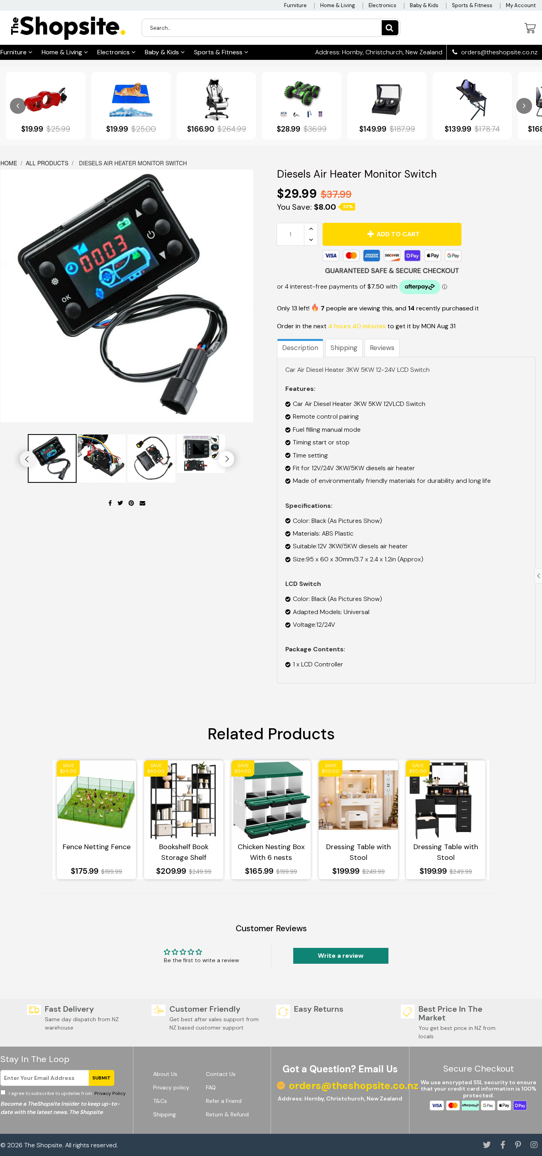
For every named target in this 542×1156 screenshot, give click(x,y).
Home (9, 163)
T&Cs (160, 1100)
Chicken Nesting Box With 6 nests (271, 852)
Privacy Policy (109, 1093)
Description (300, 347)
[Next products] (524, 106)
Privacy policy (171, 1087)
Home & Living (337, 5)
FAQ (211, 1087)
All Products (47, 163)
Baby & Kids (424, 5)
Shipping (344, 347)
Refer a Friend (224, 1100)
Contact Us (221, 1074)
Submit (101, 1078)
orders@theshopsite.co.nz (498, 52)
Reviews (382, 347)
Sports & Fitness (472, 5)
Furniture (295, 5)
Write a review (340, 955)
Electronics (382, 5)
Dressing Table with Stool (358, 852)
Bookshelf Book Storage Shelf (184, 852)
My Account (521, 5)
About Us (165, 1074)
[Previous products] (18, 106)
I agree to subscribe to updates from (67, 1093)
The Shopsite (43, 1145)
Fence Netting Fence (97, 847)
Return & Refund (227, 1114)
